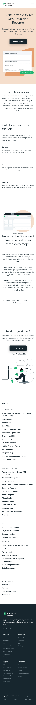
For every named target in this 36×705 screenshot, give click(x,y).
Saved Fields (7, 419)
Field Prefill (6, 423)
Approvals (6, 595)
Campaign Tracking (9, 488)
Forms (5, 10)
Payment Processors (10, 531)
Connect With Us (18, 41)
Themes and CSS (9, 436)
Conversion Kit (8, 481)
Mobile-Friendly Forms (11, 446)
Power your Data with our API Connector (14, 473)
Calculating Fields (9, 537)
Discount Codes (8, 534)
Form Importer (8, 449)
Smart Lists (6, 426)
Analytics (6, 515)
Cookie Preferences (23, 673)
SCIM (4, 549)
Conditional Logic (9, 460)
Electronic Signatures (11, 433)
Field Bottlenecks (9, 505)
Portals (5, 588)
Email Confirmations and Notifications (17, 485)
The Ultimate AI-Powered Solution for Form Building (17, 414)
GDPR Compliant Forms (11, 565)
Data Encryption (8, 568)
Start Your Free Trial (19, 354)
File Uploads (7, 498)
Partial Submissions (10, 491)
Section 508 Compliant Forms (14, 456)
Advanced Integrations (11, 478)
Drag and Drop (7, 453)
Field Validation (8, 501)
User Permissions (9, 592)
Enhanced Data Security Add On (15, 545)
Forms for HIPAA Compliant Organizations (13, 560)
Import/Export (8, 495)
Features (13, 10)
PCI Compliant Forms (10, 527)
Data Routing (7, 508)
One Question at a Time (11, 429)
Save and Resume (9, 443)
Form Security (7, 552)
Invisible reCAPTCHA (10, 556)
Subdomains (7, 439)
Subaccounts (7, 581)
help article (18, 303)
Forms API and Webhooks (12, 512)
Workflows (6, 585)
